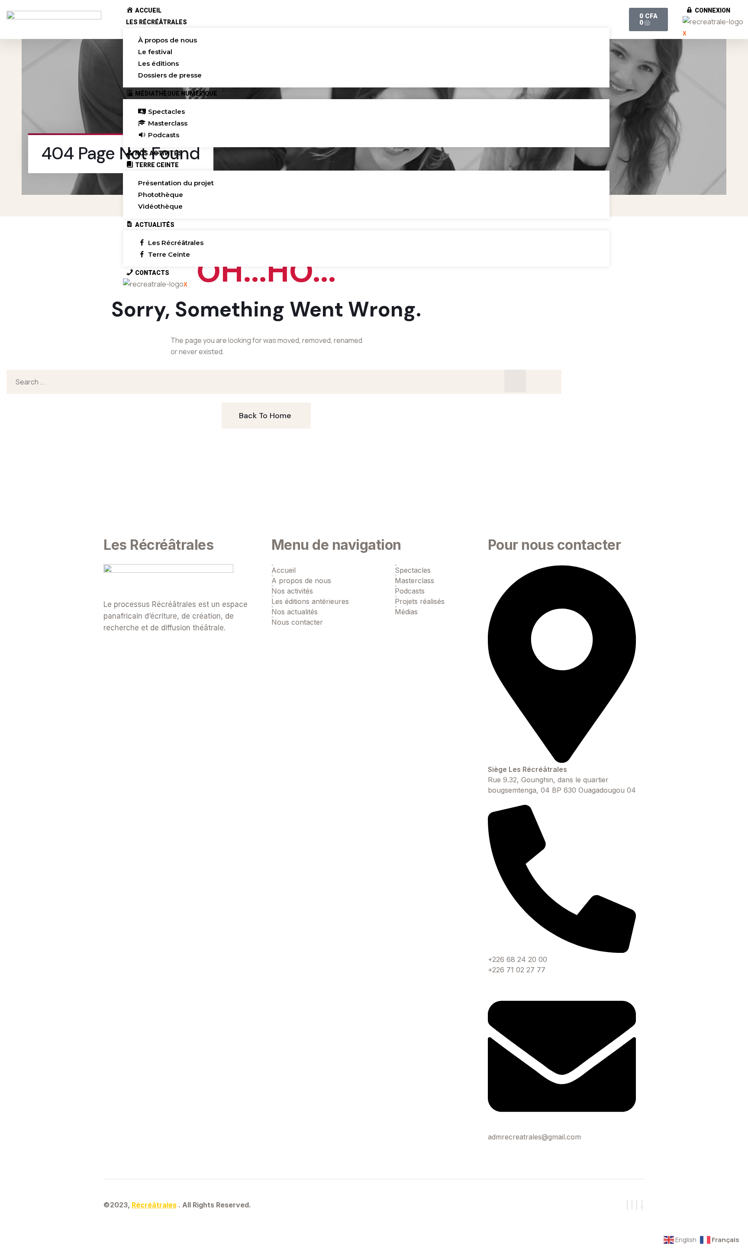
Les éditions (158, 63)
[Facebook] (627, 1205)
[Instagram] (636, 1205)
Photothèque (160, 194)
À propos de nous (167, 40)
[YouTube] (642, 1205)
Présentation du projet (176, 183)
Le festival (155, 52)
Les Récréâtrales (156, 22)
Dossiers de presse (170, 75)
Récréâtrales (154, 1204)
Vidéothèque (160, 206)
